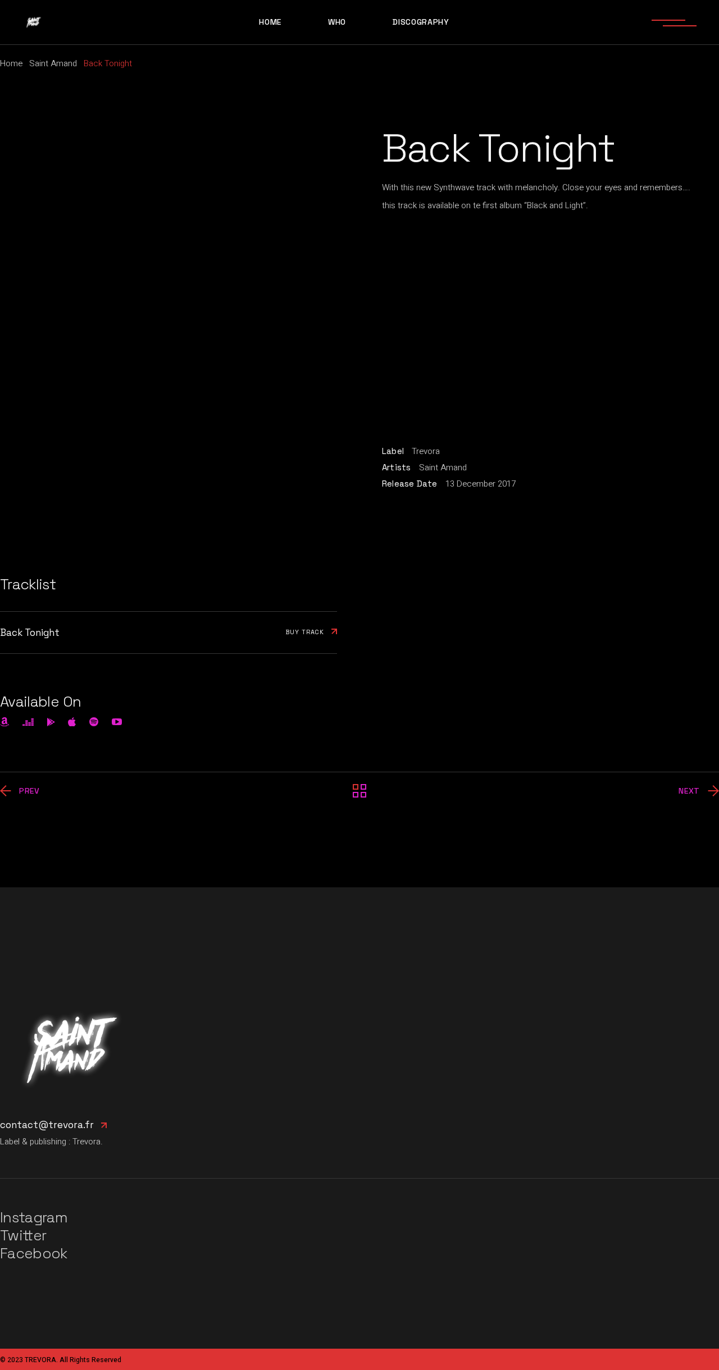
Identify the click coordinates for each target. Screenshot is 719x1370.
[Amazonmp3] (4, 722)
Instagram (33, 1217)
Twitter (23, 1235)
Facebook (33, 1253)
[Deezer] (28, 722)
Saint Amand (443, 467)
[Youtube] (117, 721)
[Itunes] (72, 721)
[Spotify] (93, 721)
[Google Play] (51, 722)
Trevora (426, 451)
